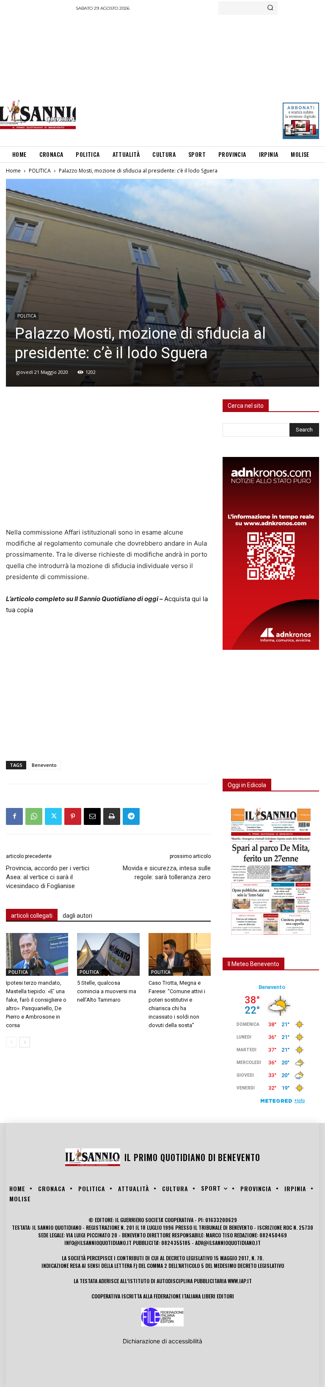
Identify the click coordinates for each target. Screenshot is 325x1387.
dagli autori (77, 915)
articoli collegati (31, 915)
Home (13, 170)
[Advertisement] (200, 78)
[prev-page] (11, 1042)
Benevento (44, 765)
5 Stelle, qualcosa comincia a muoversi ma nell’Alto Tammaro (106, 991)
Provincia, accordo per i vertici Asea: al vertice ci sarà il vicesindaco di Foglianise (47, 877)
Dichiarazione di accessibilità (162, 1341)
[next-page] (24, 1042)
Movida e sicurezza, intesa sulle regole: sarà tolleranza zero (167, 872)
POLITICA (40, 170)
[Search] (270, 8)
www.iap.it (240, 1280)
